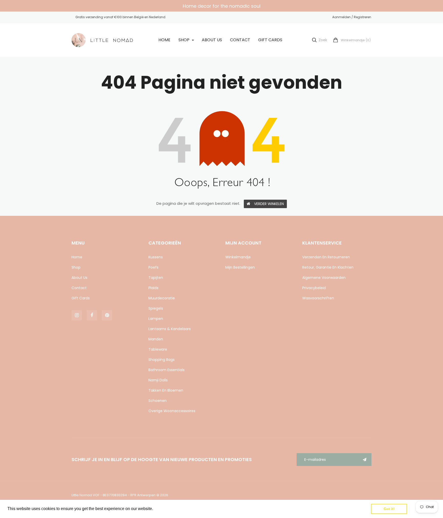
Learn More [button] (165, 508)
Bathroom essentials (166, 369)
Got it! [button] (389, 509)
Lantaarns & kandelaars (169, 328)
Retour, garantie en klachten (328, 267)
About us (79, 277)
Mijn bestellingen (240, 267)
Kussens (155, 257)
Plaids (153, 287)
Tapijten (155, 277)
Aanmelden (341, 17)
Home (77, 257)
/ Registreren (361, 17)
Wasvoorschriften (318, 298)
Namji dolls (158, 380)
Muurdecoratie (161, 298)
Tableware (157, 349)
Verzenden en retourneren (326, 257)
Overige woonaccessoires (171, 410)
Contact (79, 287)
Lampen (155, 318)
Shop (76, 267)
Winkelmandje (238, 257)
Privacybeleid (314, 287)
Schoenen (157, 400)
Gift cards (81, 298)
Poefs (153, 267)
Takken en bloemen (165, 390)
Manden (155, 339)
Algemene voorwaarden (324, 277)
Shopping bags (161, 359)
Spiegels (155, 308)
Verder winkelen (269, 203)
